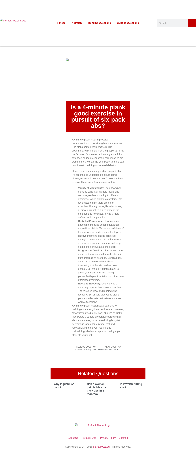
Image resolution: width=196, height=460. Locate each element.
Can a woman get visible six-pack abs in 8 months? (96, 389)
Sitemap (123, 438)
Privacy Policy (108, 438)
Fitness (61, 23)
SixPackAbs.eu (101, 446)
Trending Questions (99, 23)
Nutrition (77, 23)
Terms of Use (89, 438)
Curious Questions (128, 23)
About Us (73, 438)
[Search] (192, 23)
